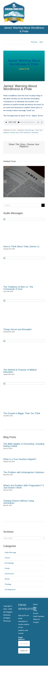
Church (7, 558)
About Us (36, 619)
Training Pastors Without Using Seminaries (18, 502)
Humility (12, 132)
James (17, 132)
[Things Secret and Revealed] (24, 313)
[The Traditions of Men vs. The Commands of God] (24, 270)
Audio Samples (38, 616)
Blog (34, 607)
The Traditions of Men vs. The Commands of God (18, 288)
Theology (8, 584)
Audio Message (29, 130)
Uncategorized (10, 589)
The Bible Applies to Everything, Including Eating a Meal (23, 445)
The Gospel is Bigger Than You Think (21, 413)
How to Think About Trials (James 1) (21, 246)
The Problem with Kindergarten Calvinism (23, 472)
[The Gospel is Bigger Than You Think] (24, 396)
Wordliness (35, 132)
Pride (21, 132)
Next (41, 42)
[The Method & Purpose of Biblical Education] (24, 353)
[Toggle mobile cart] (40, 3)
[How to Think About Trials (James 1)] (24, 167)
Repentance (27, 132)
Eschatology (9, 563)
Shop (35, 610)
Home (35, 604)
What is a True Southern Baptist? (19, 459)
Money (7, 579)
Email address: (21, 638)
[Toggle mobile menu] (44, 3)
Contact (36, 622)
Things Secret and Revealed (17, 329)
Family (7, 568)
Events (35, 613)
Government (9, 574)
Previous (34, 42)
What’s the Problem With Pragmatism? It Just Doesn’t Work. (23, 486)
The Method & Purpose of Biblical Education (19, 371)
